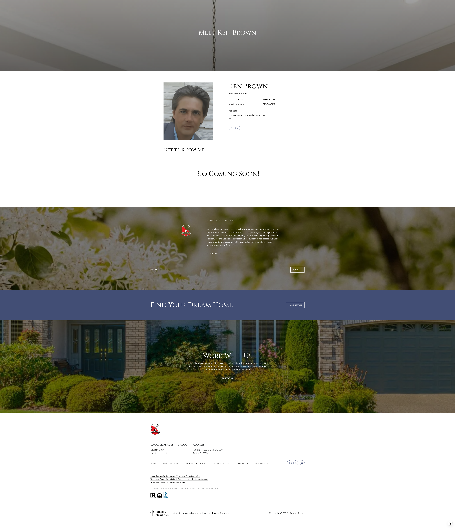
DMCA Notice (261, 464)
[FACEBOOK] (231, 128)
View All (297, 270)
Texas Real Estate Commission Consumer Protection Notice (175, 476)
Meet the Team (170, 464)
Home (153, 464)
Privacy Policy (297, 513)
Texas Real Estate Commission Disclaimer (167, 482)
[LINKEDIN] (237, 128)
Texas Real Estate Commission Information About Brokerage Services (179, 479)
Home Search (295, 305)
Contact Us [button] (227, 378)
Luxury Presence (221, 513)
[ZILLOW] (302, 462)
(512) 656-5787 (157, 450)
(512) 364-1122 (268, 104)
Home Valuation (222, 464)
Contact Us (242, 464)
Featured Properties (196, 464)
